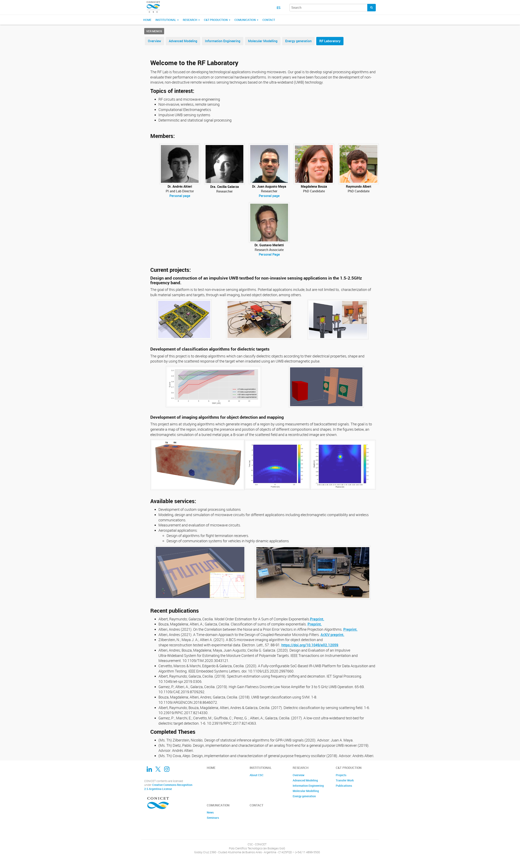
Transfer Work (345, 780)
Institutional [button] (166, 20)
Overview (154, 41)
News (210, 812)
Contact (268, 20)
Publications (344, 786)
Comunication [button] (245, 20)
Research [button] (190, 20)
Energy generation (298, 41)
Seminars (213, 818)
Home (147, 20)
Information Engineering (222, 41)
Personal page (179, 196)
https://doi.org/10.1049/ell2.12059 (309, 644)
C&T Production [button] (216, 20)
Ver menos (154, 31)
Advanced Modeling (183, 41)
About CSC (256, 775)
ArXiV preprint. (332, 634)
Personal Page (269, 254)
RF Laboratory (329, 41)
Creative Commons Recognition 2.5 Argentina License (168, 787)
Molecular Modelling (262, 41)
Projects (341, 775)
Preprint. (317, 619)
